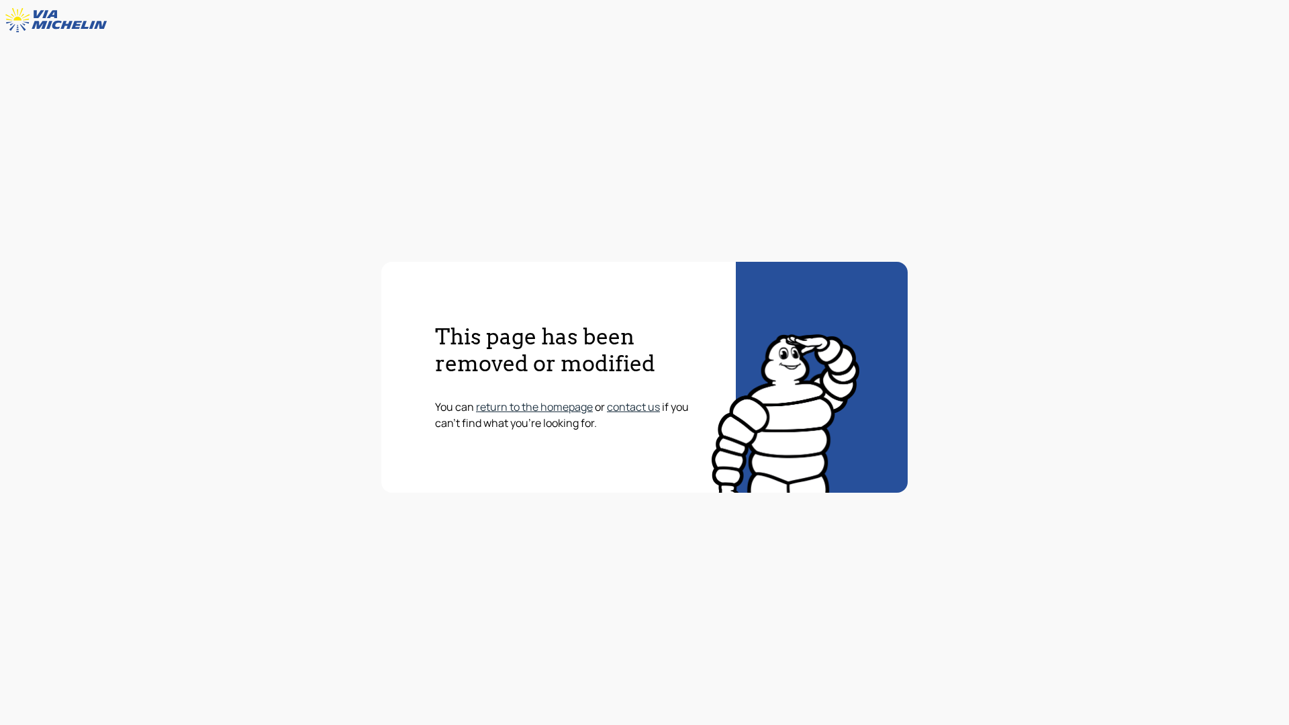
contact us (633, 406)
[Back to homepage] (59, 20)
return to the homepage (534, 406)
